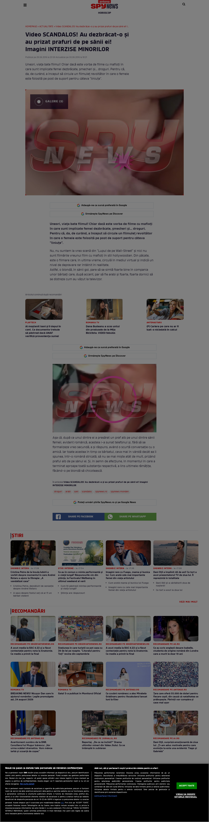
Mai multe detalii (27, 784)
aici (62, 802)
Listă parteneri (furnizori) (105, 796)
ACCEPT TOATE (186, 785)
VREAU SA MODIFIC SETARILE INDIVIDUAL (185, 796)
